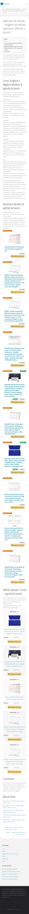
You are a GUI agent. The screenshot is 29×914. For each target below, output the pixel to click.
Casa (3, 849)
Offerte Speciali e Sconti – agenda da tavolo (13, 48)
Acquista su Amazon (18, 256)
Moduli (4, 856)
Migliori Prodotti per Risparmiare (13, 9)
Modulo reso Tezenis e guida (9, 879)
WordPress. (19, 909)
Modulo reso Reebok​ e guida (9, 869)
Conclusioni (7, 51)
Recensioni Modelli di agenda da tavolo (14, 46)
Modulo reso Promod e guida (9, 874)
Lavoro (4, 851)
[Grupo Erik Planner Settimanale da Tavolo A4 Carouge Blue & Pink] (15, 239)
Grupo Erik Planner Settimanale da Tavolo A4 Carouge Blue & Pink (14, 249)
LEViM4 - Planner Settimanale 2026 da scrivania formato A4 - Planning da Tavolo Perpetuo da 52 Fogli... (14, 729)
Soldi (3, 861)
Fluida (14, 909)
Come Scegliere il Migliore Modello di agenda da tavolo (13, 44)
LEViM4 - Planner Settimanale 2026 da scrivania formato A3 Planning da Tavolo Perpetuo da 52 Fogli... (14, 762)
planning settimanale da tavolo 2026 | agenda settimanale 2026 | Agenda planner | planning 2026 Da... (14, 631)
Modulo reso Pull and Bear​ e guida (11, 871)
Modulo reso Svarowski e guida (10, 876)
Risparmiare (5, 859)
